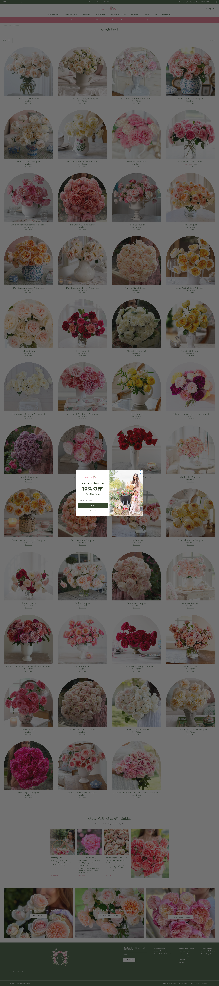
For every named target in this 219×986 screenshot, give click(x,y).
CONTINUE (93, 505)
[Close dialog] (140, 472)
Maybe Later (92, 510)
